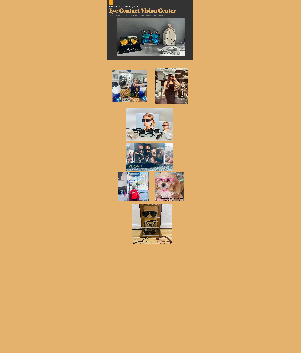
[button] (151, 37)
